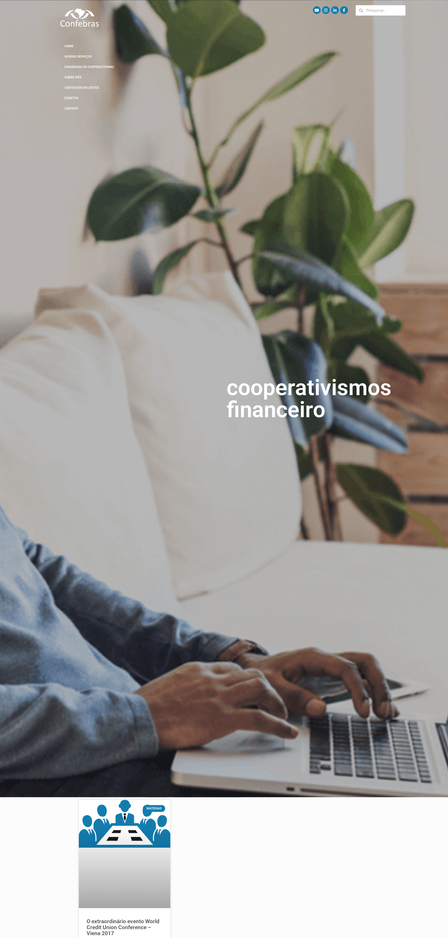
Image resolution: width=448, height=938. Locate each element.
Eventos (71, 98)
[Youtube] (317, 10)
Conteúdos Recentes (82, 88)
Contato (71, 108)
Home (69, 46)
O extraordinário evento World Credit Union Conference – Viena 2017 (123, 927)
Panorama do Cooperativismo (89, 67)
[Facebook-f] (344, 10)
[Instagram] (326, 10)
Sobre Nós (73, 77)
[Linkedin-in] (335, 10)
